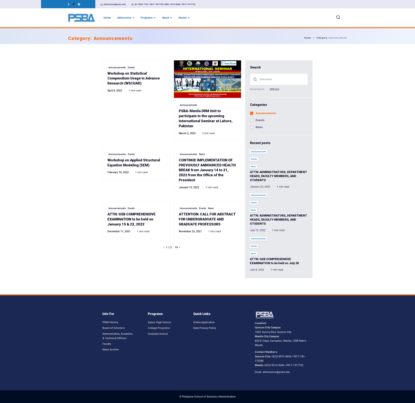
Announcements (117, 67)
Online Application (204, 322)
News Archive (110, 349)
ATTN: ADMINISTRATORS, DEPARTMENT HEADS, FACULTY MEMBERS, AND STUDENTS (278, 176)
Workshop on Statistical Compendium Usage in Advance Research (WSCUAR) (133, 78)
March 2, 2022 (187, 133)
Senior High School (159, 322)
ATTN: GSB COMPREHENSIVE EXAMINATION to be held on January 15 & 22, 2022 (131, 219)
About (165, 17)
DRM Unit (274, 89)
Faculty (106, 343)
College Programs (159, 328)
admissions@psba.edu (114, 4)
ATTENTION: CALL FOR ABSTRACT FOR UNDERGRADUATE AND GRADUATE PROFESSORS (207, 219)
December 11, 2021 (118, 231)
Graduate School (158, 333)
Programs (147, 17)
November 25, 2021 (190, 231)
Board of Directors (113, 328)
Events (131, 67)
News (202, 154)
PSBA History (110, 322)
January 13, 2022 (189, 187)
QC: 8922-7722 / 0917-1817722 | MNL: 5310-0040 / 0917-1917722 (164, 4)
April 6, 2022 (114, 90)
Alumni (182, 17)
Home (107, 17)
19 (176, 247)
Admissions (124, 17)
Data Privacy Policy (204, 328)
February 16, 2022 (118, 172)
